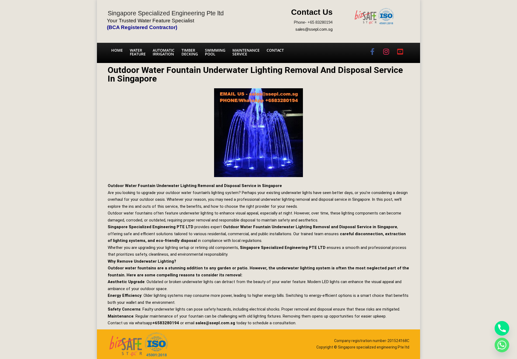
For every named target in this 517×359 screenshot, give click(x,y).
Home (117, 50)
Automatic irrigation (163, 52)
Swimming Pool (215, 52)
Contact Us (312, 12)
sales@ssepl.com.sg (314, 29)
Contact (275, 50)
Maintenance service (246, 52)
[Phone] (502, 328)
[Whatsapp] (502, 345)
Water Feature (138, 52)
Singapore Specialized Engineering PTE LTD (150, 226)
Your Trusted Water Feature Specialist (150, 20)
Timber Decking (189, 52)
